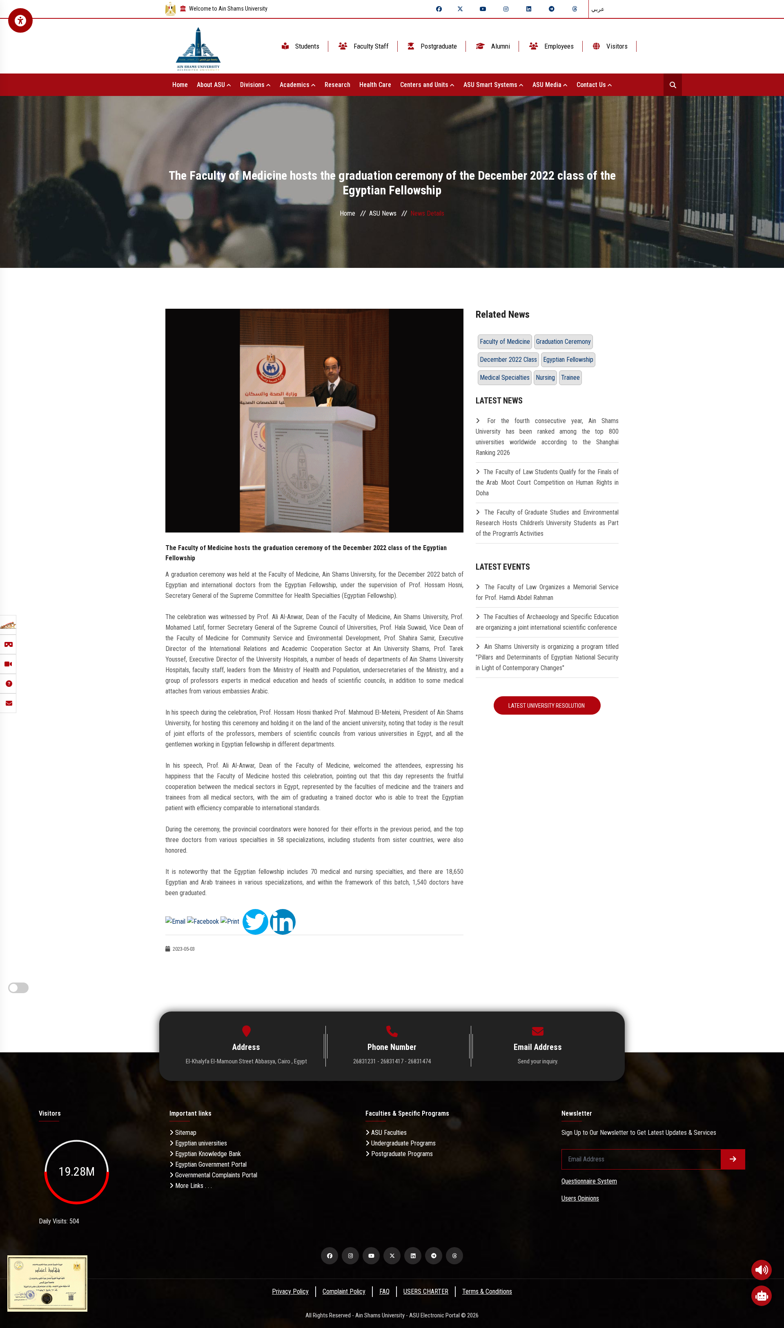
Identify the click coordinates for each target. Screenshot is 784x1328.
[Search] (673, 85)
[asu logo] (198, 46)
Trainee (570, 377)
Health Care (375, 85)
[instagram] (506, 9)
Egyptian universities (200, 1143)
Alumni (500, 46)
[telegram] (552, 9)
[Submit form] (733, 1159)
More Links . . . (193, 1186)
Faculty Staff (370, 46)
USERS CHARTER (425, 1291)
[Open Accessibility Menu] (20, 20)
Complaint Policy (344, 1291)
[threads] (575, 9)
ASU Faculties (388, 1132)
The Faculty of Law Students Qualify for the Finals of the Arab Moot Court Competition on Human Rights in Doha (547, 482)
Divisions (253, 85)
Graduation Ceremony (563, 341)
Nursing (545, 377)
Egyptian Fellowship (568, 359)
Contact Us (592, 85)
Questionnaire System (589, 1181)
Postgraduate (438, 46)
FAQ (384, 1291)
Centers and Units (425, 85)
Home (180, 85)
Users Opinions (580, 1198)
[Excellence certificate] (47, 1283)
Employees (558, 46)
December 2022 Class (508, 359)
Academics (295, 85)
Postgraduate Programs (401, 1154)
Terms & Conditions (487, 1291)
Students (306, 46)
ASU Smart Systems (491, 85)
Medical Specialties (505, 377)
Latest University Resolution (547, 705)
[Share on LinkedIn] (283, 921)
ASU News (382, 213)
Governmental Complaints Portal (215, 1175)
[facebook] (439, 9)
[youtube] (483, 9)
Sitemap (185, 1132)
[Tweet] (255, 921)
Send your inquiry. (538, 1061)
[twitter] (460, 9)
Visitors (616, 46)
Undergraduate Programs (403, 1143)
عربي (597, 9)
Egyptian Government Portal (210, 1164)
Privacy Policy (290, 1291)
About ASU (212, 85)
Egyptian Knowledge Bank (207, 1154)
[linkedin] (529, 9)
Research (337, 85)
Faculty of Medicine (505, 341)
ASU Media (547, 85)
